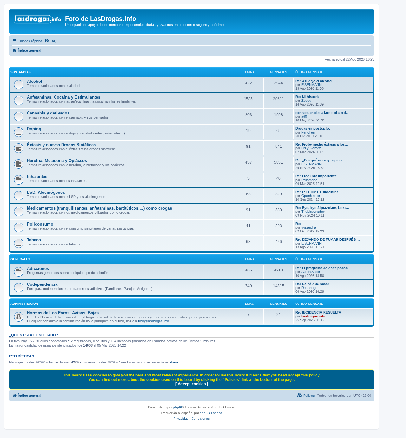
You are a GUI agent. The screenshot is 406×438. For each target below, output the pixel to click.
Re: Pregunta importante (316, 176)
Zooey (306, 100)
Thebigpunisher (313, 211)
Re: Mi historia (307, 97)
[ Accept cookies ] (191, 384)
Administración (24, 303)
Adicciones (38, 268)
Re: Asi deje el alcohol (313, 81)
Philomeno (309, 180)
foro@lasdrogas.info (153, 321)
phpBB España (211, 413)
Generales (20, 259)
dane (174, 362)
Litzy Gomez (311, 148)
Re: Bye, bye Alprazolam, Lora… (322, 208)
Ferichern (308, 132)
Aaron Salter (310, 272)
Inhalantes (37, 176)
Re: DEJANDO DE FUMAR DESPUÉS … (327, 239)
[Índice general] (37, 20)
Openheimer (310, 196)
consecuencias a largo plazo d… (322, 112)
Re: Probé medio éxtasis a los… (321, 144)
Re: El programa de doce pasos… (323, 268)
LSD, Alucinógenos (46, 192)
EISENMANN (311, 85)
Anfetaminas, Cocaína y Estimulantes (63, 97)
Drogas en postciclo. (312, 128)
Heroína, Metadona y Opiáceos (57, 160)
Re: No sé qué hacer (312, 284)
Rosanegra (309, 288)
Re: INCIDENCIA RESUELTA (318, 312)
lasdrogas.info (313, 316)
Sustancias (20, 72)
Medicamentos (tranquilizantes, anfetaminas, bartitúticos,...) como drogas (99, 208)
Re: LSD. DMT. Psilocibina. (317, 192)
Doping (34, 129)
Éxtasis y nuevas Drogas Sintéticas (61, 144)
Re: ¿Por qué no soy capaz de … (322, 160)
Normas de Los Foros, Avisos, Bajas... (64, 313)
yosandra (308, 227)
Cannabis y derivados (48, 113)
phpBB (178, 407)
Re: (298, 224)
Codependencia (42, 284)
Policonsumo (40, 224)
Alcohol (34, 81)
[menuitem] (50, 41)
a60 (304, 116)
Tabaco (34, 240)
